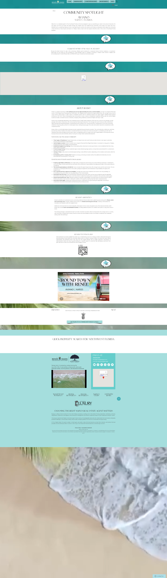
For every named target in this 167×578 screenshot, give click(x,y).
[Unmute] (55, 386)
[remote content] (83, 58)
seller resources (83, 394)
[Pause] (53, 386)
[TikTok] (108, 364)
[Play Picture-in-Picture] (82, 386)
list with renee (109, 394)
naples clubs (96, 394)
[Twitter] (112, 364)
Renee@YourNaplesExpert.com (100, 359)
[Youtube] (94, 364)
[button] (91, 1)
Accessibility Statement (87, 427)
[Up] (119, 399)
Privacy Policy (78, 427)
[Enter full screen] (85, 386)
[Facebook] (98, 364)
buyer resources (71, 394)
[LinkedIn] (101, 364)
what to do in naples (58, 394)
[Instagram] (105, 364)
